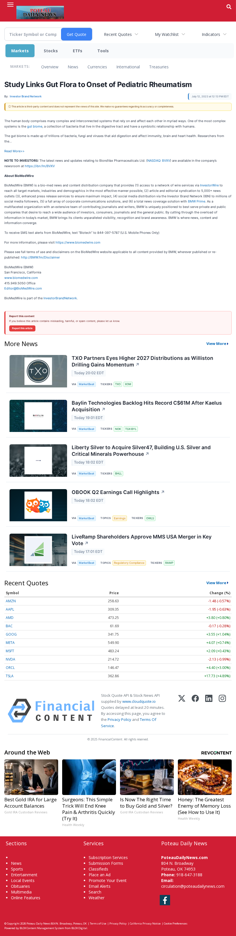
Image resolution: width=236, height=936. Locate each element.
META (10, 642)
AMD (10, 617)
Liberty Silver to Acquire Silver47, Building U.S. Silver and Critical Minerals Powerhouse (141, 450)
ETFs (77, 50)
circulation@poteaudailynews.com (192, 886)
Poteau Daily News (38, 923)
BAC (9, 626)
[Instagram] (222, 710)
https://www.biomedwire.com (78, 242)
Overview (49, 67)
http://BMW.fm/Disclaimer (40, 257)
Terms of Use (98, 923)
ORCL (10, 667)
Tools (103, 50)
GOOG (11, 634)
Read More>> (14, 151)
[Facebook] (195, 710)
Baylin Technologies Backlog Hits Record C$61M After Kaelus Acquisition (147, 406)
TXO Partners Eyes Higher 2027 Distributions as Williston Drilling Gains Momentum (142, 361)
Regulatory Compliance (129, 562)
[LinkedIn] (209, 710)
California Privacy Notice (145, 923)
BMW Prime (196, 201)
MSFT (10, 651)
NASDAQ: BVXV (158, 161)
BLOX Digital (79, 928)
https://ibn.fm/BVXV (40, 166)
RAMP (169, 562)
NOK (118, 429)
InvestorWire (209, 185)
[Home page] (40, 11)
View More (216, 343)
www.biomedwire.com (21, 278)
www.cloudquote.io (139, 701)
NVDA (10, 659)
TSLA (10, 675)
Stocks (51, 50)
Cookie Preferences (175, 923)
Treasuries (159, 67)
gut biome (34, 126)
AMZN (11, 601)
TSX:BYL (130, 429)
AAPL (10, 609)
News (73, 67)
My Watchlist (167, 34)
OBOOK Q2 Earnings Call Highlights (118, 492)
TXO (118, 384)
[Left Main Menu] (10, 4)
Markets (20, 50)
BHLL (118, 473)
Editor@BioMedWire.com (23, 288)
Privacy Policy (119, 719)
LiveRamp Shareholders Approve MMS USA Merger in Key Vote (142, 540)
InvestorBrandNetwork (60, 298)
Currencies (97, 67)
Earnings (119, 518)
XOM (128, 384)
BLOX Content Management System (42, 928)
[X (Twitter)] (182, 710)
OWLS (150, 518)
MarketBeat (86, 384)
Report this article (22, 328)
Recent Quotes (118, 34)
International (128, 67)
